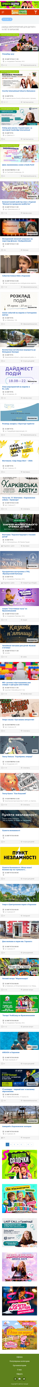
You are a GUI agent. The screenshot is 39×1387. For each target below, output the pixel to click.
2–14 (5, 620)
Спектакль (26, 509)
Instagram (19, 1379)
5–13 (5, 990)
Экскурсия (26, 916)
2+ (4, 916)
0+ (4, 176)
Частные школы (28, 102)
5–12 (5, 1027)
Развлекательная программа (30, 65)
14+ (4, 250)
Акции (25, 620)
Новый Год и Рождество (30, 583)
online (25, 657)
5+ (4, 324)
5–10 (5, 657)
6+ (4, 139)
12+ (4, 398)
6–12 (5, 509)
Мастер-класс (27, 213)
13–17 (5, 102)
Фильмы (25, 250)
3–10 (5, 768)
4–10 (5, 694)
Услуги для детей (28, 361)
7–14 (5, 213)
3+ (4, 435)
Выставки (26, 546)
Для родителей (28, 953)
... (24, 1144)
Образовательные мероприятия (30, 287)
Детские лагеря (28, 990)
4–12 (5, 65)
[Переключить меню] (3, 12)
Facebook (15, 1379)
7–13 (5, 287)
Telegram (24, 1379)
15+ (4, 1100)
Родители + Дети (8, 546)
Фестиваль (26, 472)
